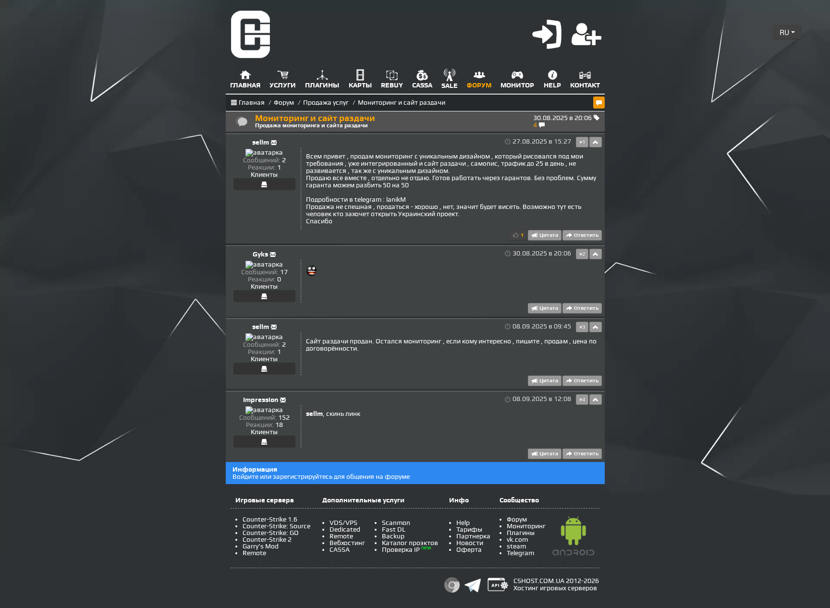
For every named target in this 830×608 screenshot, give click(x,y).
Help (463, 522)
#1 (582, 142)
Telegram (520, 553)
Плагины (521, 532)
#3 (582, 327)
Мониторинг (526, 526)
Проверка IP (401, 549)
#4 (582, 399)
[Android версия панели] (573, 537)
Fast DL (393, 529)
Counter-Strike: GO (271, 532)
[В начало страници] (595, 142)
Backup (393, 536)
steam (516, 546)
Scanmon (396, 522)
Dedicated (345, 529)
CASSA (340, 549)
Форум (284, 102)
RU (785, 32)
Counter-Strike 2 (267, 539)
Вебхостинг (347, 543)
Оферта (469, 549)
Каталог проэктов (410, 543)
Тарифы (469, 529)
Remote (254, 553)
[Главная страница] (251, 33)
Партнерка (473, 536)
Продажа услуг (326, 102)
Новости (469, 543)
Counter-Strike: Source (276, 526)
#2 (582, 254)
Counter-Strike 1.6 (270, 519)
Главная (252, 102)
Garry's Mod (261, 546)
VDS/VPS (343, 522)
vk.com (517, 539)
